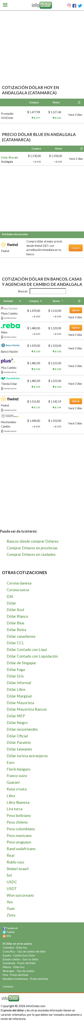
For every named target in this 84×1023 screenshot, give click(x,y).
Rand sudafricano (21, 848)
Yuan (11, 908)
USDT (12, 888)
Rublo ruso (15, 862)
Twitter (10, 932)
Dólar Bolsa (16, 629)
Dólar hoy (21, 947)
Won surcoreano (20, 895)
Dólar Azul (15, 609)
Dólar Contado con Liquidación (32, 656)
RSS (8, 936)
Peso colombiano (21, 829)
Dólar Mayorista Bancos (27, 709)
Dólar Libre (16, 689)
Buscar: (23, 291)
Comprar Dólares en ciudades (31, 554)
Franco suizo (17, 775)
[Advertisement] (42, 53)
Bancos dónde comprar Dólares (33, 541)
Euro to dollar (30, 959)
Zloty (11, 915)
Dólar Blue (7, 157)
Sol (9, 875)
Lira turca (14, 808)
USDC (12, 882)
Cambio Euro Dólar (24, 955)
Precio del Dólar (26, 963)
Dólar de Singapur (21, 663)
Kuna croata (17, 789)
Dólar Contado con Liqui (27, 649)
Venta (56, 301)
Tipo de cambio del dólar (31, 951)
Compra (33, 301)
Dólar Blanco (17, 616)
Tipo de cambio (25, 971)
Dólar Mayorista (20, 702)
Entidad (8, 301)
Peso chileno (17, 822)
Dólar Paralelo (19, 742)
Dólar (11, 603)
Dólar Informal (19, 682)
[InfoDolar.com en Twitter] (4, 932)
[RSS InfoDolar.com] (4, 936)
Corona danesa (19, 583)
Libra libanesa (18, 802)
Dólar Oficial (17, 736)
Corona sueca (18, 589)
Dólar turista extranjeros (27, 755)
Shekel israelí (18, 868)
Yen (10, 902)
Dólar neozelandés (22, 729)
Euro (10, 762)
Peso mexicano (19, 835)
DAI (10, 596)
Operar (76, 248)
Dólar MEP (16, 716)
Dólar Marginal (19, 696)
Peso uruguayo (19, 842)
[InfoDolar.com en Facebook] (4, 928)
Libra (11, 795)
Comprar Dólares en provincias (32, 548)
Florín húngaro (18, 769)
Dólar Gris (15, 676)
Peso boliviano (19, 815)
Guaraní (13, 782)
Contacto (8, 986)
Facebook (12, 928)
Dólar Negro (17, 722)
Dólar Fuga (16, 669)
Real (10, 855)
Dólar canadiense (21, 636)
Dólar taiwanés (19, 749)
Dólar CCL (15, 642)
